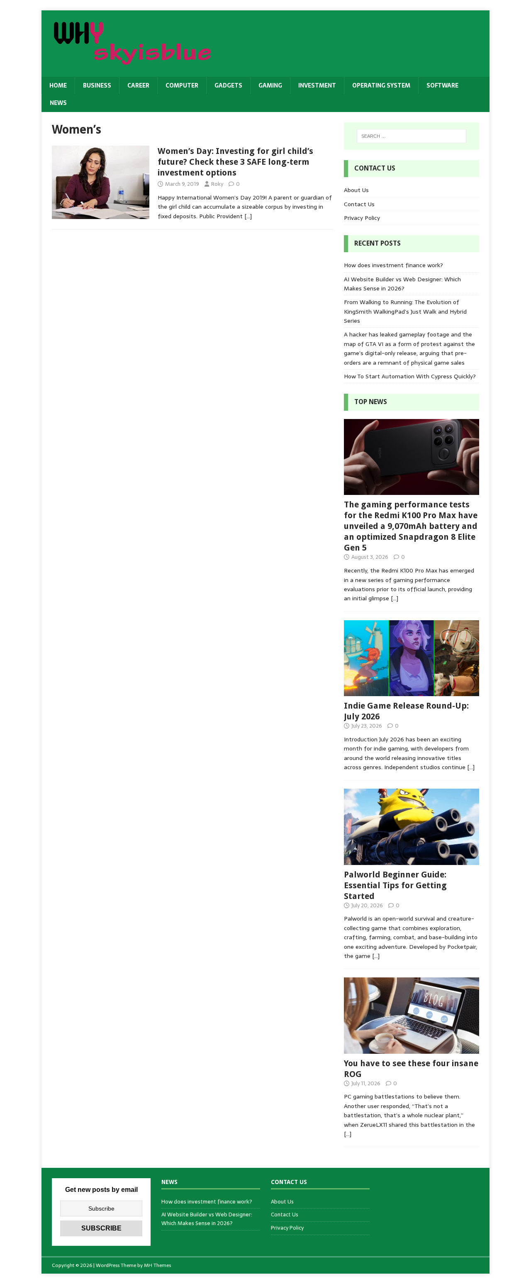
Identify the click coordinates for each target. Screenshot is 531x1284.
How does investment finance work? (393, 265)
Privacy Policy (362, 217)
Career (138, 85)
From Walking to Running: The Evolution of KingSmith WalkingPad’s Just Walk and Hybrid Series (405, 311)
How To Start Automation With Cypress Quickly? (410, 376)
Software (442, 85)
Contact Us (359, 204)
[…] (248, 216)
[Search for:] (412, 136)
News (58, 102)
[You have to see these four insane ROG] (411, 1048)
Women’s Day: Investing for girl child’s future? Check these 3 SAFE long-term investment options (235, 162)
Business (97, 85)
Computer (182, 85)
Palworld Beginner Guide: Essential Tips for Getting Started (395, 885)
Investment (317, 85)
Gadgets (228, 85)
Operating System (381, 85)
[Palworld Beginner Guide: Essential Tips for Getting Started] (411, 860)
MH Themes (157, 1265)
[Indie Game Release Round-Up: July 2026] (411, 691)
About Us (356, 190)
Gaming (270, 85)
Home (58, 85)
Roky (217, 184)
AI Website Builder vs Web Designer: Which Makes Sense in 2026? (402, 284)
